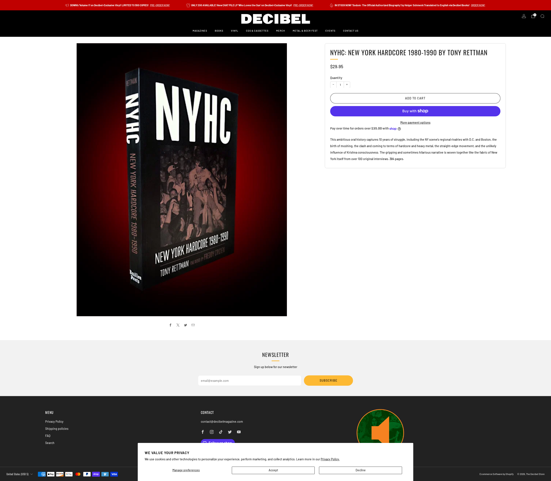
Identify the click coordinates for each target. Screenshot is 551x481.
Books (219, 30)
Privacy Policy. (330, 459)
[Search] (542, 16)
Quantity (336, 78)
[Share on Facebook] (170, 325)
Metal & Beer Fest (305, 30)
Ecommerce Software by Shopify (497, 474)
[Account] (524, 16)
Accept (273, 470)
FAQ (47, 436)
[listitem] (117, 5)
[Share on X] (178, 325)
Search (49, 443)
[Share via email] (193, 325)
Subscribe (328, 380)
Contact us (350, 30)
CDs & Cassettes (257, 30)
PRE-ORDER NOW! (160, 5)
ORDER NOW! (478, 5)
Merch (280, 30)
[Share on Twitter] (185, 325)
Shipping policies (56, 428)
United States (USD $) (17, 474)
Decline (361, 470)
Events (330, 30)
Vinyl (234, 30)
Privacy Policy (54, 421)
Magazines (200, 30)
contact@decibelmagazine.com (222, 421)
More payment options (415, 122)
